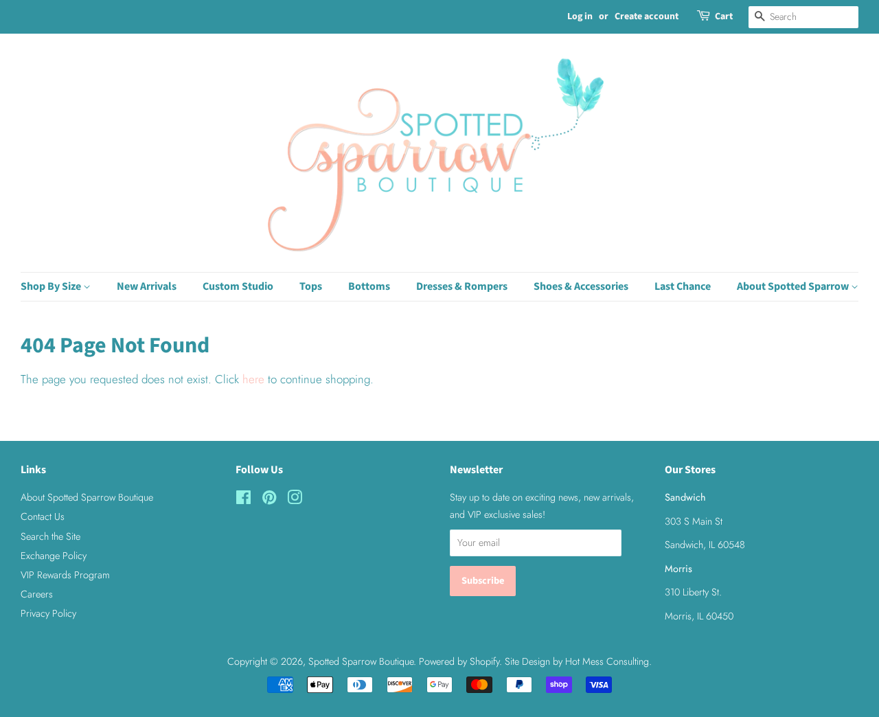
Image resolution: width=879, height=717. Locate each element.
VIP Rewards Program (65, 575)
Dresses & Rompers (461, 286)
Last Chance (682, 286)
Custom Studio (238, 286)
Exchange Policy (54, 555)
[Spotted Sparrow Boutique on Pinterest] (269, 500)
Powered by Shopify (459, 661)
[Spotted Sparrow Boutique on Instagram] (294, 500)
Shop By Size (52, 286)
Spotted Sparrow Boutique (360, 661)
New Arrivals (146, 286)
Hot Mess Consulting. (608, 661)
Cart (724, 16)
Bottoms (369, 286)
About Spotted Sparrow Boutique (87, 497)
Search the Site (50, 536)
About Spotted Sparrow (794, 286)
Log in (580, 16)
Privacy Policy (48, 613)
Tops (310, 286)
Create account (646, 16)
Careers (37, 594)
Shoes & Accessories (581, 286)
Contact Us (43, 516)
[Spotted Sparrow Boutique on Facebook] (243, 500)
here (253, 379)
